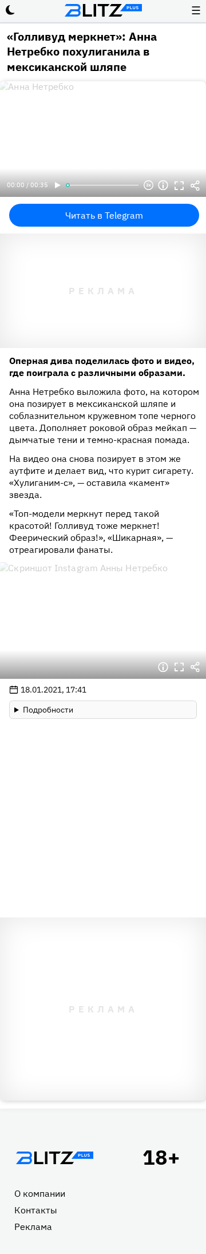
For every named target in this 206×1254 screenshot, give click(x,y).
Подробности (48, 710)
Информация (163, 185)
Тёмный (10, 10)
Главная (54, 1158)
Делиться (195, 185)
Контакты (35, 1210)
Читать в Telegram (104, 215)
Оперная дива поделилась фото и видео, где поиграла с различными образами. (102, 366)
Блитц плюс (103, 10)
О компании (39, 1193)
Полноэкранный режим (179, 185)
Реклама (33, 1226)
